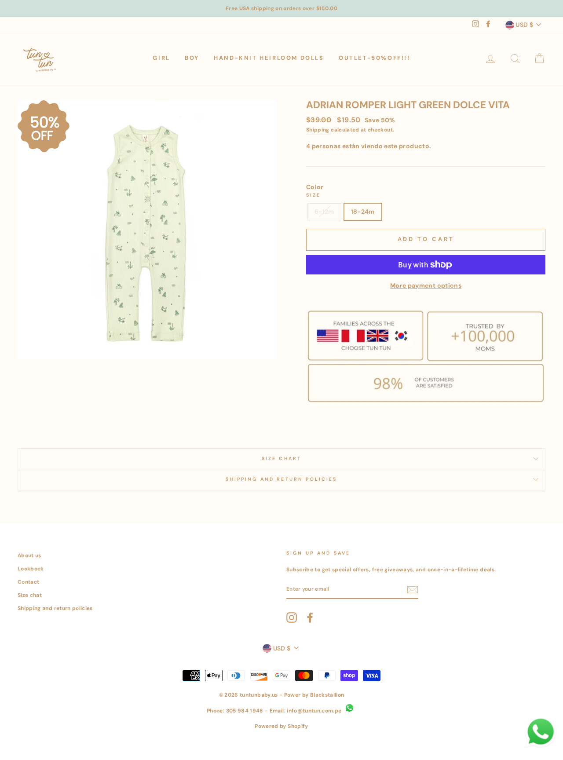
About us (29, 555)
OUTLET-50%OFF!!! (374, 58)
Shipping (317, 129)
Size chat (30, 595)
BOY (192, 58)
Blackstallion (327, 694)
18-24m (363, 212)
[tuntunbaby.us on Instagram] (291, 617)
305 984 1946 (244, 710)
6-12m (324, 212)
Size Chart (282, 458)
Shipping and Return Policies (281, 479)
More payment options (425, 285)
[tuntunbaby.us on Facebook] (310, 617)
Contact (28, 581)
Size (313, 195)
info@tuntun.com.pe (314, 710)
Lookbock (31, 568)
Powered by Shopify (281, 726)
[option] (281, 8)
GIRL (161, 58)
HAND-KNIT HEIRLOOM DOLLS (269, 58)
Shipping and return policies (55, 608)
